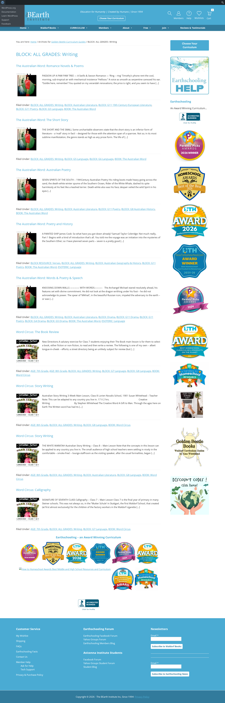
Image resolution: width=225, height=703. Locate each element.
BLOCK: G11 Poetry (27, 109)
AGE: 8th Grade (58, 371)
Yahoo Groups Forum (94, 639)
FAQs (19, 646)
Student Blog (90, 666)
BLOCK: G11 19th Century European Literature (125, 105)
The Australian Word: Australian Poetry (43, 170)
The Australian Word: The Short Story (42, 120)
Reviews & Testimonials (192, 27)
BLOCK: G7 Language (114, 371)
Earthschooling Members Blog (99, 643)
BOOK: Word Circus (119, 425)
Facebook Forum (92, 659)
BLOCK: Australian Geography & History (118, 263)
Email (154, 635)
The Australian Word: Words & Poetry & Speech (49, 278)
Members (104, 27)
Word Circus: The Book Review (37, 332)
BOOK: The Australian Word (80, 109)
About (126, 27)
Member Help (23, 662)
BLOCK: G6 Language (101, 159)
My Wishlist (22, 635)
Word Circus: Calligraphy (33, 490)
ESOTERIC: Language (69, 267)
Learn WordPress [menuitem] (10, 16)
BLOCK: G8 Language (139, 371)
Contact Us (21, 656)
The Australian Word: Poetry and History (44, 224)
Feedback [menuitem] (6, 24)
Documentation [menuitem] (9, 12)
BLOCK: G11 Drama (127, 317)
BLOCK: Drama (106, 317)
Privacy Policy (142, 696)
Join (164, 27)
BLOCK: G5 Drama (57, 321)
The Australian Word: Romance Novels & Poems (50, 66)
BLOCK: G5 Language (51, 109)
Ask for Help (27, 665)
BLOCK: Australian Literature (80, 105)
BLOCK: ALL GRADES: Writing (47, 105)
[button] (170, 13)
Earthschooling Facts (27, 651)
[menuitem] (2, 2)
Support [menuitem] (5, 20)
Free (145, 27)
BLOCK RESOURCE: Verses (45, 263)
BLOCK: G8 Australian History (138, 209)
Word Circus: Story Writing (34, 386)
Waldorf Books (48, 27)
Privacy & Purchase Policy (29, 674)
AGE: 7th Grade (39, 371)
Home (23, 27)
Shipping (20, 640)
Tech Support (28, 669)
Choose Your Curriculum (111, 18)
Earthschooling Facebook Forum (100, 635)
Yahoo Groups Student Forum (99, 663)
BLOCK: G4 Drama (35, 321)
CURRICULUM (77, 27)
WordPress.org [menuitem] (9, 8)
